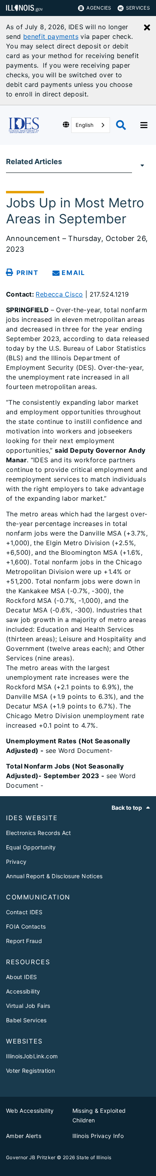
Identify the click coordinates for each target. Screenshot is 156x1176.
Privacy (16, 861)
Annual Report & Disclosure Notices (54, 876)
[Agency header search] (121, 125)
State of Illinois (94, 1157)
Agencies (98, 8)
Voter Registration (30, 1070)
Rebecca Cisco (59, 294)
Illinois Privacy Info (98, 1135)
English (85, 125)
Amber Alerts (23, 1135)
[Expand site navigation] (144, 125)
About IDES (21, 976)
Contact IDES (24, 912)
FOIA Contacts (26, 926)
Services (138, 8)
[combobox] (90, 125)
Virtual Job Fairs (28, 1005)
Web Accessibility (30, 1110)
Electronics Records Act (38, 832)
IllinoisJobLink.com (32, 1056)
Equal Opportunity (31, 847)
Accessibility (23, 991)
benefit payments (50, 36)
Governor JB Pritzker (31, 1157)
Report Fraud (24, 940)
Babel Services (26, 1020)
